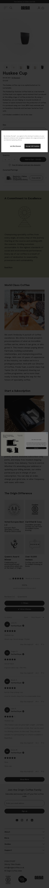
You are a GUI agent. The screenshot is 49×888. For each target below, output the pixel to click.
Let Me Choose (15, 146)
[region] (24, 141)
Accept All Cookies (32, 146)
